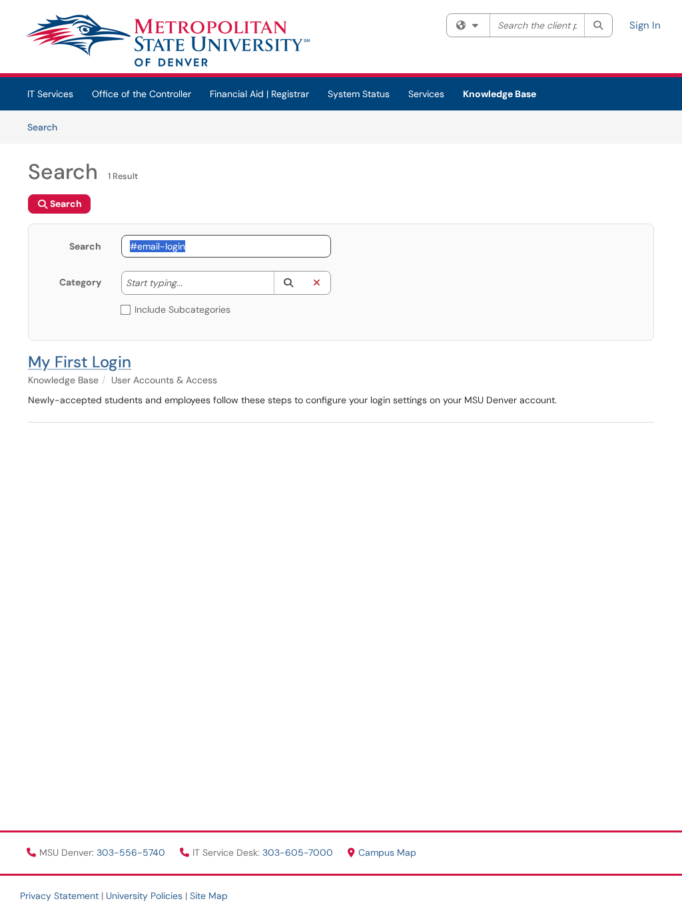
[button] (288, 283)
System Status (359, 94)
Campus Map (387, 852)
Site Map (209, 896)
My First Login (79, 361)
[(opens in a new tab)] (167, 40)
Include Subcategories (182, 309)
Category (80, 282)
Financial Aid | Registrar (259, 94)
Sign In (645, 25)
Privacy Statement (59, 896)
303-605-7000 (299, 852)
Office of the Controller (141, 94)
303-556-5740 (132, 852)
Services (426, 94)
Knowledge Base (499, 94)
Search (47, 126)
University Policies (144, 896)
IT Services (50, 94)
